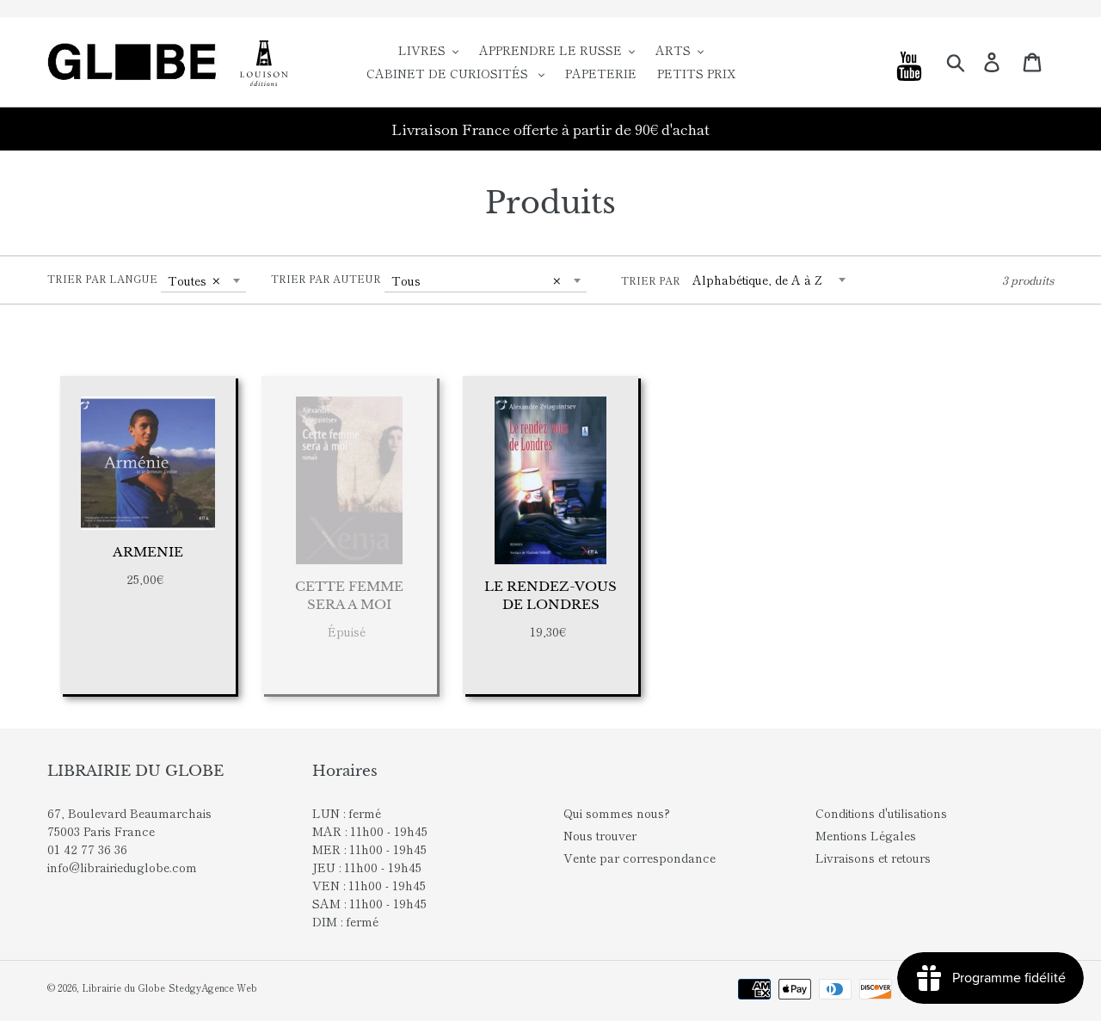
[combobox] (203, 280)
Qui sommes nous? (616, 812)
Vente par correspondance (639, 857)
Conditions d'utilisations (881, 812)
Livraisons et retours (873, 857)
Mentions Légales (865, 835)
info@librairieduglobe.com (122, 867)
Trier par (650, 280)
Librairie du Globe (123, 987)
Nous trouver (600, 835)
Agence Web (229, 987)
